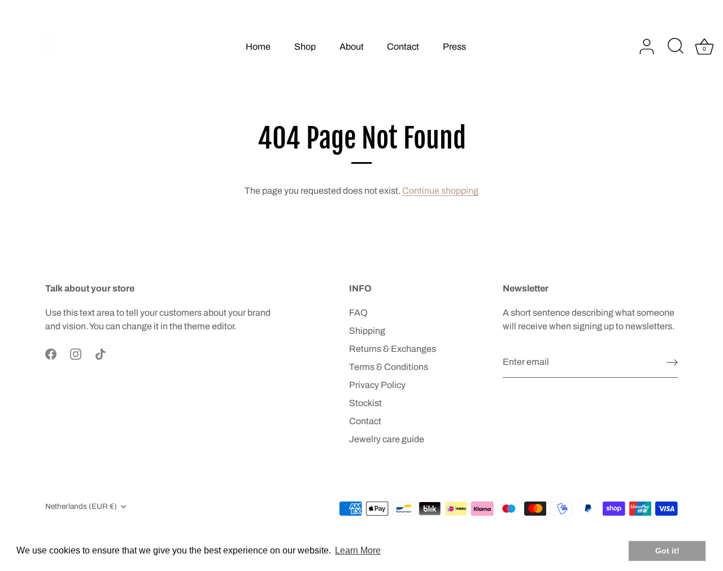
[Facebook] (50, 353)
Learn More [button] (358, 550)
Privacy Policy (377, 385)
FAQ (358, 312)
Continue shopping (440, 190)
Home (258, 46)
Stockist (365, 403)
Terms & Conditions (388, 367)
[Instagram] (75, 353)
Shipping (367, 330)
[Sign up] (672, 362)
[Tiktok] (100, 353)
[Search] (675, 46)
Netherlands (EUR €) (81, 506)
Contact (403, 46)
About (351, 46)
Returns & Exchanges (392, 349)
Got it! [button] (667, 550)
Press (454, 46)
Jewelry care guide (386, 439)
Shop (305, 46)
